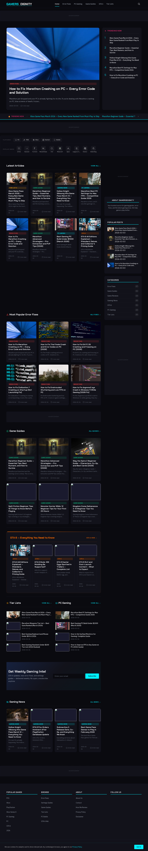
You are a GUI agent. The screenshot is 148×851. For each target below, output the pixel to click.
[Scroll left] (27, 116)
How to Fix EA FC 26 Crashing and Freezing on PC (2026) (84, 347)
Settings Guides (47, 803)
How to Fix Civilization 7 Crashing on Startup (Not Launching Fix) (20, 390)
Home (57, 4)
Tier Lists (109, 4)
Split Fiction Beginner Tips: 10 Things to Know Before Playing (20, 508)
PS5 (7, 798)
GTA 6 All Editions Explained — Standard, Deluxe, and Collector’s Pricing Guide (89, 241)
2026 (8, 830)
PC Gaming (78, 4)
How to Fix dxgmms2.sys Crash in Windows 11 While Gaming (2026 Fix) (84, 390)
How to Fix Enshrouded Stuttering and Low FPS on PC (53, 390)
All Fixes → (95, 315)
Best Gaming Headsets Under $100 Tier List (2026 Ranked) (35, 646)
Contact (79, 803)
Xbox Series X (11, 812)
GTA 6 (101, 4)
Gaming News (62, 188)
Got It (139, 847)
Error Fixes (67, 4)
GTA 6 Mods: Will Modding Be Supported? (42, 564)
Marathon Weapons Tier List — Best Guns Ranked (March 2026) (35, 624)
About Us (79, 798)
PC (7, 821)
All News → (95, 702)
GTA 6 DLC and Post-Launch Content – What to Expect (86, 565)
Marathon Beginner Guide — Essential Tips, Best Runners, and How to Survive (124, 50)
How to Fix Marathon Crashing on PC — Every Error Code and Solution (52, 91)
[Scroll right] (138, 116)
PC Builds (44, 817)
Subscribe (92, 676)
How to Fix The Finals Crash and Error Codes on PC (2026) (53, 347)
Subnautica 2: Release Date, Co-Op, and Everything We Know (65, 731)
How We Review (81, 807)
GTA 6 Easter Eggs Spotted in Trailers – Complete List (64, 565)
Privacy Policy (81, 812)
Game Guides (91, 4)
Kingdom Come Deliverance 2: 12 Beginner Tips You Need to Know (85, 508)
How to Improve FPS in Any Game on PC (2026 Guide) (85, 646)
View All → (96, 166)
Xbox (8, 803)
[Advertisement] (53, 286)
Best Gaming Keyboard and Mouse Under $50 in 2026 (35, 635)
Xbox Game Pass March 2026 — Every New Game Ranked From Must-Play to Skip (124, 40)
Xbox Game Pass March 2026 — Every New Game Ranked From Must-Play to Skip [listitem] (64, 116)
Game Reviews (122, 296)
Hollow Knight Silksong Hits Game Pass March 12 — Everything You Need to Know (124, 60)
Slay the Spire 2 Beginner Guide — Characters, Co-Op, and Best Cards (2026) (85, 463)
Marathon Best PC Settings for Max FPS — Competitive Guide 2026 (123, 69)
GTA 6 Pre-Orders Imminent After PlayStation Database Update (41, 731)
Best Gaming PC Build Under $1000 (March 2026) (65, 239)
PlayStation (10, 807)
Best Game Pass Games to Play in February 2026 (88, 729)
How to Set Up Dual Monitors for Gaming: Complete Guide (83, 635)
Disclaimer (79, 817)
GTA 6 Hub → (91, 538)
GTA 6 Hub (45, 821)
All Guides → (95, 431)
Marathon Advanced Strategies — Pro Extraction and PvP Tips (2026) (41, 241)
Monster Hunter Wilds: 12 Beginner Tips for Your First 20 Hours (53, 508)
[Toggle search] (139, 3)
